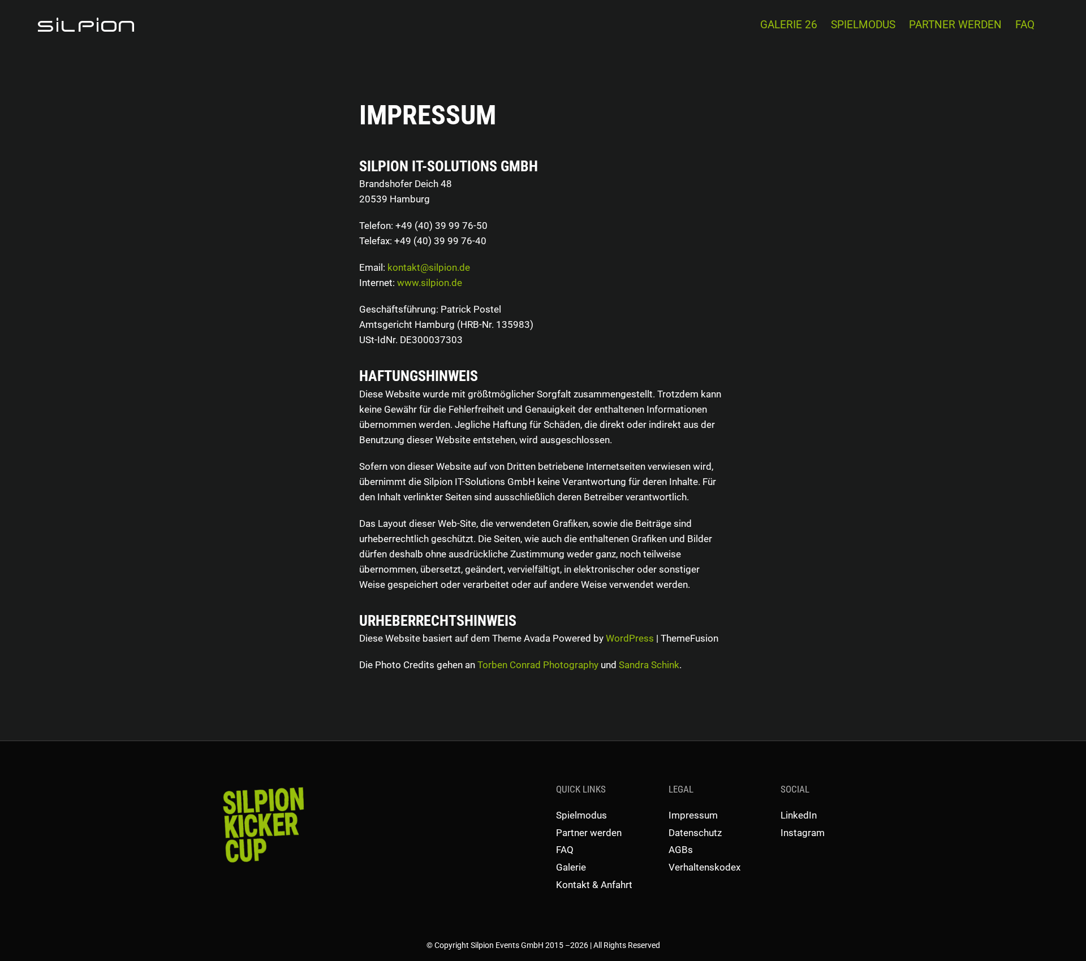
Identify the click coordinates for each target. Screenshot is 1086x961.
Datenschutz (695, 832)
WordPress (630, 638)
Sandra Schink (649, 664)
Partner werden (589, 832)
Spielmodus (581, 815)
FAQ (565, 849)
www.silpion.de (429, 282)
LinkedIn (799, 815)
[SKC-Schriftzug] (262, 786)
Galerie (571, 867)
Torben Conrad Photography (537, 664)
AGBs (681, 849)
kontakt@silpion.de (428, 267)
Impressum (693, 815)
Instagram (803, 832)
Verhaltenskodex (704, 867)
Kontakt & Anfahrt (594, 884)
